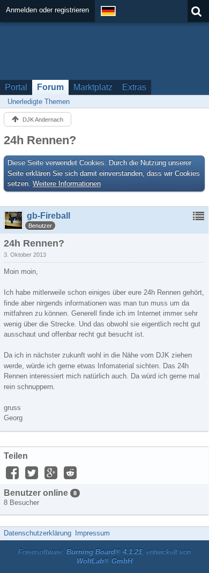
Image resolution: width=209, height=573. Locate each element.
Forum (50, 87)
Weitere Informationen (67, 184)
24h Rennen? (40, 140)
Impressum (92, 533)
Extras (134, 87)
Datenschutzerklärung (37, 533)
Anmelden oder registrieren (47, 10)
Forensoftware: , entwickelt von (104, 556)
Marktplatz (93, 87)
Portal (16, 87)
